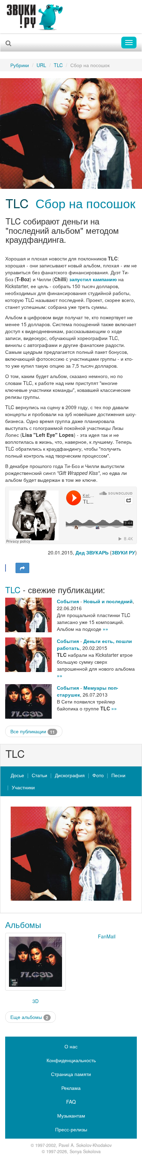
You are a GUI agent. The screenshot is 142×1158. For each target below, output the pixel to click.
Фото (98, 775)
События (68, 601)
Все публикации (32, 731)
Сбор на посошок (85, 203)
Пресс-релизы (71, 1129)
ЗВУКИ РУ (123, 552)
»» (105, 628)
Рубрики (19, 65)
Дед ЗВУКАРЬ (92, 552)
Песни (118, 775)
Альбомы (23, 924)
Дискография (70, 775)
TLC (58, 65)
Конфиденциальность (71, 1060)
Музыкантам (71, 1115)
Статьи (39, 775)
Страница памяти (71, 1073)
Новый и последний (108, 601)
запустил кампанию (93, 279)
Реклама (71, 1087)
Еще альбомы (29, 1017)
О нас (71, 1046)
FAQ (71, 1101)
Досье (17, 775)
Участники (23, 787)
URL (41, 65)
